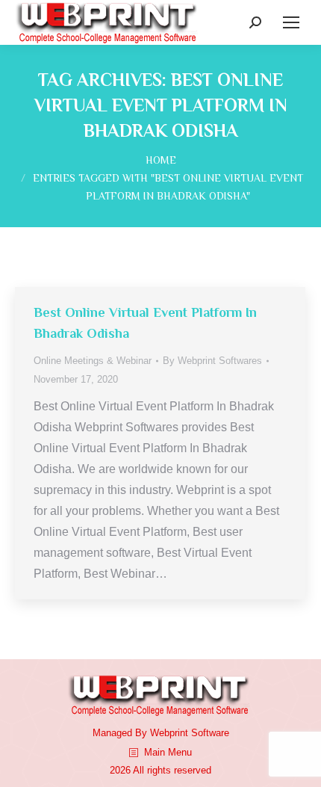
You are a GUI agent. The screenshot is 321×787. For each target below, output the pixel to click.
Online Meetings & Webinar (93, 360)
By (212, 360)
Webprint (169, 732)
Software (210, 732)
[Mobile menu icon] (291, 22)
